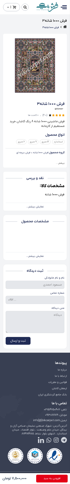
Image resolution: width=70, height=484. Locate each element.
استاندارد (58, 141)
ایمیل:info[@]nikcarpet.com (50, 420)
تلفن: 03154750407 (55, 409)
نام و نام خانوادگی (54, 278)
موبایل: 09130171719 (56, 415)
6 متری (21, 141)
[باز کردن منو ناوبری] (64, 7)
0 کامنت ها (33, 115)
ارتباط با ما (61, 376)
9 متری (33, 141)
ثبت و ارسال (18, 341)
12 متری (45, 141)
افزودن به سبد (52, 478)
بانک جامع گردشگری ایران (52, 395)
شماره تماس (57, 293)
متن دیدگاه (58, 308)
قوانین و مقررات (57, 382)
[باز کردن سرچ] (25, 7)
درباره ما (62, 370)
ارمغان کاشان (59, 388)
